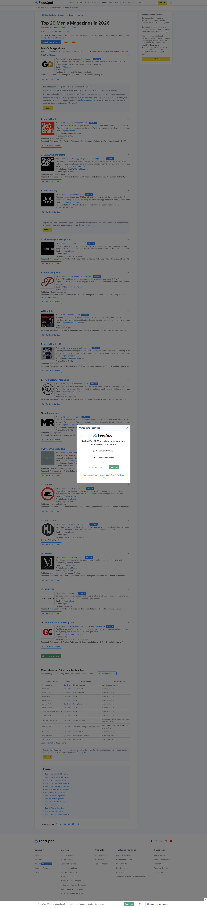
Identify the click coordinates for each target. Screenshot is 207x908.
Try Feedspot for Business (93, 475)
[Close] (127, 428)
